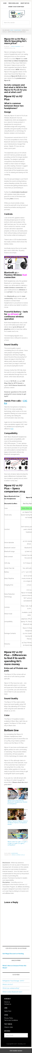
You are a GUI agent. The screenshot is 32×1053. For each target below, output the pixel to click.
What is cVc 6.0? (7, 984)
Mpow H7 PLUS (21, 854)
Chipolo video (8, 1027)
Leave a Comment (15, 46)
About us (7, 1002)
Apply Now (7, 1011)
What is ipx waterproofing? (10, 988)
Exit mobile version (16, 1050)
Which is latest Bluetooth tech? (12, 992)
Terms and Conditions (11, 1020)
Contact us (7, 1004)
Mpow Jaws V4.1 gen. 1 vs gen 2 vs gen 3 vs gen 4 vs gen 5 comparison (17, 843)
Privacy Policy (8, 1018)
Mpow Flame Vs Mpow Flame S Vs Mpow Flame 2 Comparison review (18, 822)
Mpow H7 (14, 854)
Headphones (14, 853)
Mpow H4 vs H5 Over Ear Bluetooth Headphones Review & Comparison (17, 802)
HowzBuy (16, 14)
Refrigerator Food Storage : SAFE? (13, 981)
